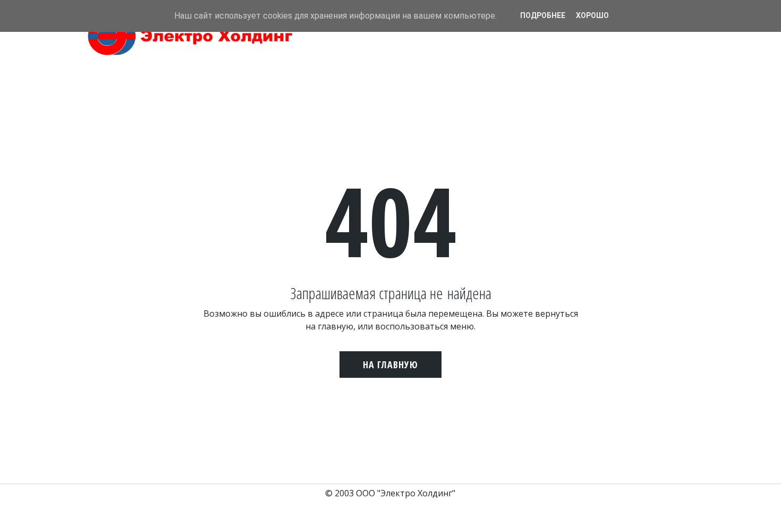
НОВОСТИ (537, 52)
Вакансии (636, 52)
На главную (390, 364)
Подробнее (542, 15)
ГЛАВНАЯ (461, 52)
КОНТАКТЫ (586, 52)
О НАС (499, 52)
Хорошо (592, 15)
